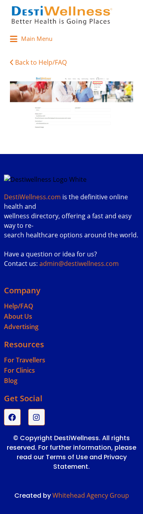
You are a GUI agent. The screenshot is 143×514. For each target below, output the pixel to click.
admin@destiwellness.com (79, 263)
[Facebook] (12, 417)
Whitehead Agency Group (90, 495)
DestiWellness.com (32, 197)
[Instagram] (36, 417)
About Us (18, 316)
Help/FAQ (18, 306)
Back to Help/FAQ (41, 62)
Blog (10, 380)
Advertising (21, 326)
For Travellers (24, 360)
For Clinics (19, 370)
